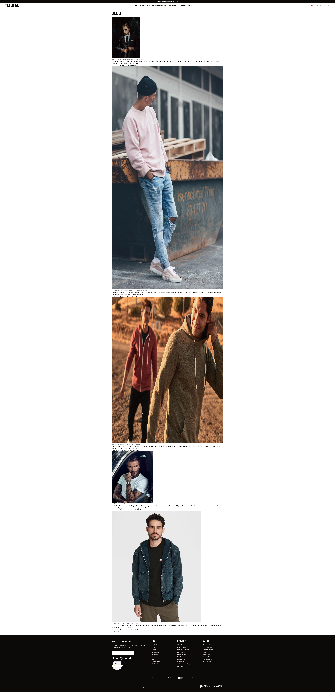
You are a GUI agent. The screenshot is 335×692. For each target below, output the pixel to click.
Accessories (156, 661)
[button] (328, 5)
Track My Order (208, 647)
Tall (153, 659)
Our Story (191, 5)
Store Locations (182, 645)
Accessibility (207, 661)
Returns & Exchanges (210, 657)
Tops (153, 647)
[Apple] (218, 686)
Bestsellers (155, 645)
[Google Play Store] (206, 686)
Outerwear (155, 654)
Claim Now (176, 1)
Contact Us (206, 645)
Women (142, 5)
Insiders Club (181, 647)
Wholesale (180, 661)
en (316, 5)
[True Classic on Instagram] (121, 658)
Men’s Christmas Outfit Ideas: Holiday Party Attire (127, 59)
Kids (148, 5)
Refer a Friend (181, 654)
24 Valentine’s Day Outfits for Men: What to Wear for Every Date (131, 290)
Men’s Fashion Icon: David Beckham (123, 504)
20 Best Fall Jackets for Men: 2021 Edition (125, 623)
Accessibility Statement (169, 678)
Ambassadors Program (184, 664)
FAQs (204, 652)
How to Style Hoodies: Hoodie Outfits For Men (126, 444)
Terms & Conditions (154, 678)
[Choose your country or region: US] (312, 5)
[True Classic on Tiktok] (130, 658)
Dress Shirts (155, 657)
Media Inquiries (208, 650)
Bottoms (154, 650)
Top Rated (182, 5)
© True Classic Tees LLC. (149, 687)
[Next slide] (186, 1)
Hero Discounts (182, 652)
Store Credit (207, 654)
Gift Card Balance (183, 650)
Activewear (155, 652)
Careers (180, 666)
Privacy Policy (142, 678)
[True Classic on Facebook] (113, 658)
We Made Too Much (159, 5)
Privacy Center (208, 659)
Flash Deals (172, 5)
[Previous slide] (149, 1)
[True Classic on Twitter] (117, 658)
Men (136, 5)
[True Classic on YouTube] (126, 658)
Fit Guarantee (181, 659)
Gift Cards (155, 664)
